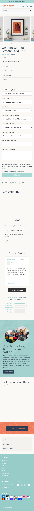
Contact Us (5, 463)
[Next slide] (31, 274)
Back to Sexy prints (18, 428)
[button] (6, 54)
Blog (3, 465)
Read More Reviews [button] (17, 290)
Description (5, 66)
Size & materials (7, 71)
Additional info (6, 84)
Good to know (6, 75)
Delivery (4, 79)
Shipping (11, 171)
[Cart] (27, 6)
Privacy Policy (6, 473)
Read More (9, 371)
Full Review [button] (10, 283)
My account (5, 475)
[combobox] (17, 10)
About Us (4, 460)
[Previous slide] (3, 274)
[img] (11, 259)
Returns (4, 470)
